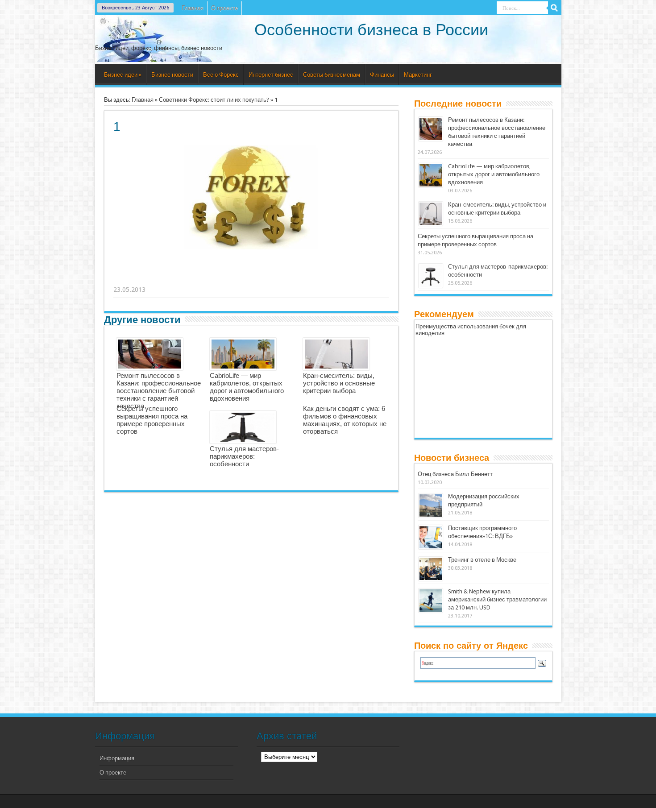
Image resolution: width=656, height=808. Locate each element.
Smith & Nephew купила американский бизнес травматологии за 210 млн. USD (497, 599)
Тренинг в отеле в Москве (482, 559)
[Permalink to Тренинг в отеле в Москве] (431, 569)
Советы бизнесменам (331, 74)
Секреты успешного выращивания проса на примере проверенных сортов (151, 420)
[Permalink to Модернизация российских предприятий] (431, 505)
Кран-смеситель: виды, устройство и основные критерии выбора (339, 383)
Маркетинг (418, 74)
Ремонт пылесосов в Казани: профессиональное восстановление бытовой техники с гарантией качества (158, 391)
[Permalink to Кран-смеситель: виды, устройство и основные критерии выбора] (431, 214)
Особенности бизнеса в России (371, 30)
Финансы (382, 74)
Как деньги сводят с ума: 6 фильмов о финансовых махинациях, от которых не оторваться (344, 420)
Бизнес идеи (122, 74)
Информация (117, 758)
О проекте (224, 7)
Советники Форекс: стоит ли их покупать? (214, 99)
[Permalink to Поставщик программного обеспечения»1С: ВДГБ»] (431, 537)
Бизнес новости (172, 74)
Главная (192, 7)
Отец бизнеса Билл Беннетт (455, 474)
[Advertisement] (251, 278)
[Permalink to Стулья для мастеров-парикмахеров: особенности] (431, 276)
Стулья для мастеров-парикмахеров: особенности (244, 456)
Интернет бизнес (271, 74)
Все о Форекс (221, 74)
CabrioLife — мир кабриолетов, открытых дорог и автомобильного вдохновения (247, 387)
